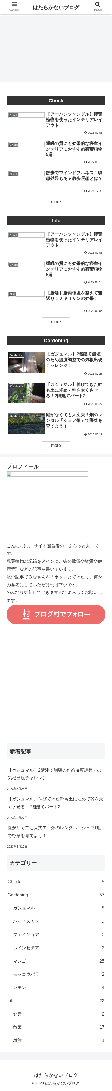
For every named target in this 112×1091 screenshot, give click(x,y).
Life (56, 1000)
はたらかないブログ (56, 7)
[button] (100, 689)
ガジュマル (58, 908)
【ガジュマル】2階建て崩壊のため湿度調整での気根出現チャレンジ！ (54, 774)
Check (56, 881)
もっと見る (56, 202)
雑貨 (58, 1040)
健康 (58, 1014)
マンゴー (58, 961)
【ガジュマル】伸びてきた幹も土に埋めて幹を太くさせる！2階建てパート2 (55, 803)
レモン (58, 987)
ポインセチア (58, 948)
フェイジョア (58, 934)
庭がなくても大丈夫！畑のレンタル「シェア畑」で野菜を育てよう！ (55, 831)
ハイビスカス (58, 921)
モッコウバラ (58, 974)
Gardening (56, 895)
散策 (58, 1027)
